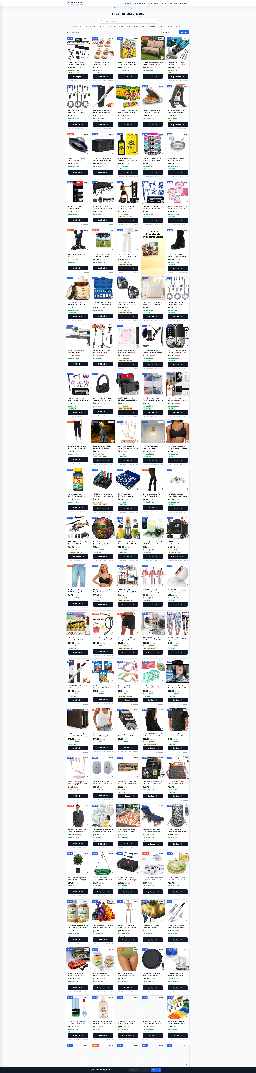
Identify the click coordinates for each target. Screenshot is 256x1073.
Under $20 (164, 3)
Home (93, 26)
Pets (122, 26)
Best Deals (174, 3)
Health (163, 26)
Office (180, 26)
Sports (137, 26)
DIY (129, 26)
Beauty (154, 26)
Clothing (84, 26)
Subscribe (156, 1070)
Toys (145, 26)
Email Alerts (184, 3)
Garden (114, 26)
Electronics (103, 26)
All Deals (128, 3)
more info (141, 8)
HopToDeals (76, 2)
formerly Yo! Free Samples (76, 4)
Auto (171, 26)
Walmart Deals (153, 3)
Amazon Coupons (139, 3)
